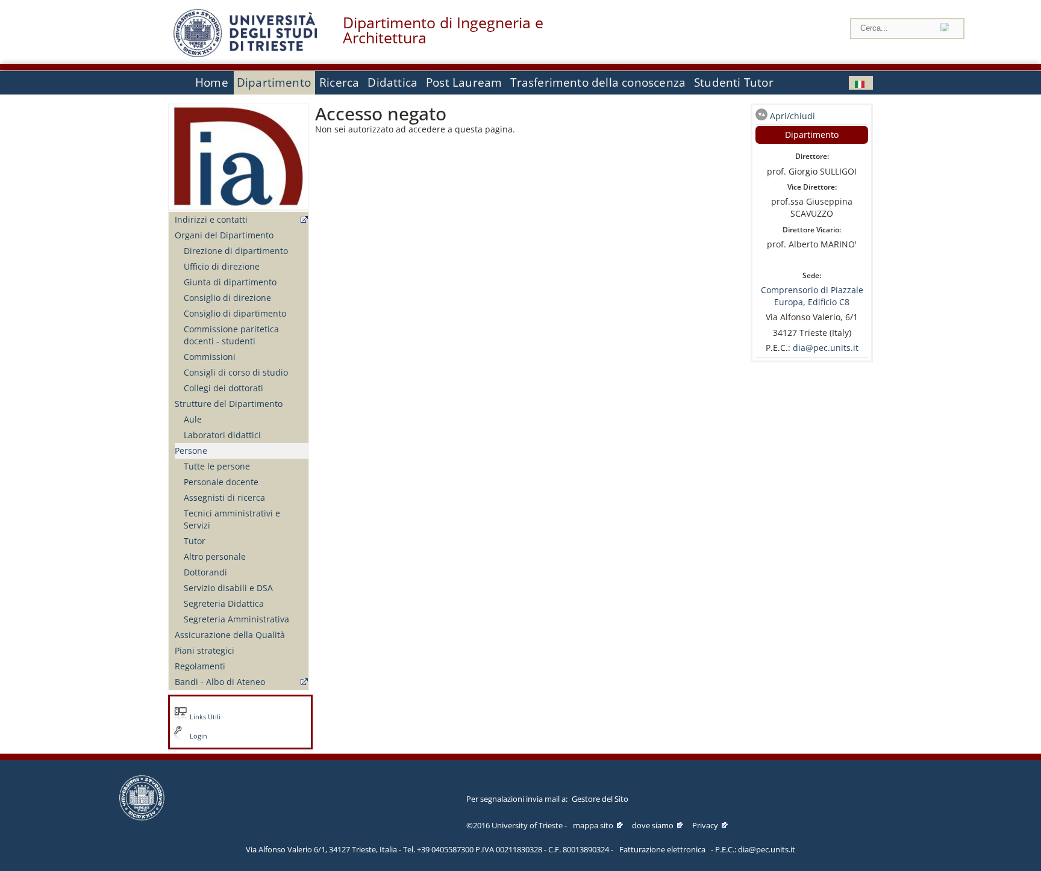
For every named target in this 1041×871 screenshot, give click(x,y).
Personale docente (221, 482)
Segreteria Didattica (224, 603)
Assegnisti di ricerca (224, 497)
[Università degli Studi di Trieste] (245, 54)
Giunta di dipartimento (230, 282)
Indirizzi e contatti (211, 219)
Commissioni (210, 356)
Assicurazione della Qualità (230, 634)
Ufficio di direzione (222, 266)
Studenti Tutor (734, 82)
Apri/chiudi (792, 116)
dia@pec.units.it (825, 347)
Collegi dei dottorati (223, 388)
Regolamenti (200, 666)
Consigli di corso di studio (236, 372)
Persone (191, 450)
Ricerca (339, 82)
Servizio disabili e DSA (228, 588)
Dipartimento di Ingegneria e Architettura (443, 30)
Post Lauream (464, 82)
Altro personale (215, 556)
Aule (193, 419)
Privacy (705, 825)
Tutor (194, 541)
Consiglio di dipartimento (235, 313)
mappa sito (593, 825)
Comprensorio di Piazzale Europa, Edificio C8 (812, 296)
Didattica (392, 82)
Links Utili (205, 717)
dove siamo (653, 825)
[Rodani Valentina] (861, 83)
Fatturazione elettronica (662, 849)
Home (211, 82)
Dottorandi (205, 572)
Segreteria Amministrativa (236, 619)
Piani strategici (204, 650)
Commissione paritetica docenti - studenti (231, 335)
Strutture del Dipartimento (229, 403)
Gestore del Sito (600, 798)
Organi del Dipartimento (224, 235)
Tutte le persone (217, 466)
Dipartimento (274, 82)
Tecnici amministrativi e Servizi (232, 519)
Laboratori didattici (222, 435)
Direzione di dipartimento (236, 250)
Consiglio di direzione (227, 297)
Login (198, 736)
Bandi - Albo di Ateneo (220, 681)
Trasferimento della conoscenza (598, 82)
